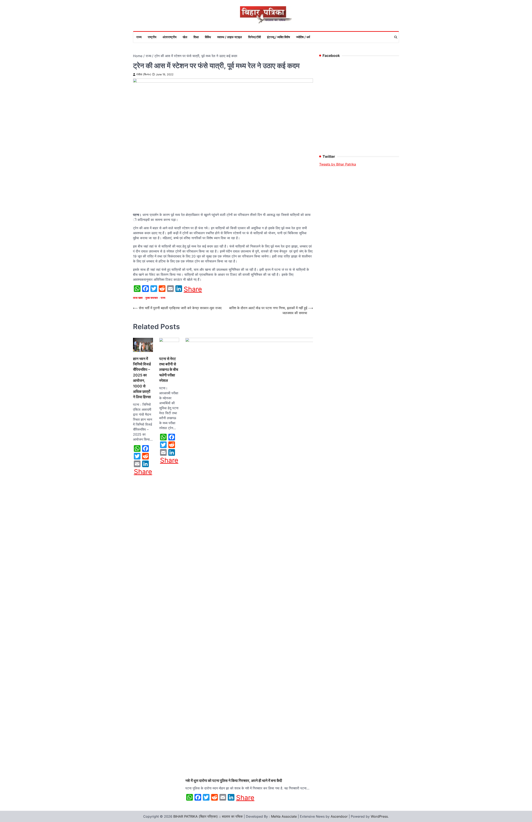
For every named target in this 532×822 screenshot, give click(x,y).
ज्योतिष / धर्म (303, 37)
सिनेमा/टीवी (254, 37)
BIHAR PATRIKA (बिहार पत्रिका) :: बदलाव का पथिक (208, 816)
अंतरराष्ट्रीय (169, 37)
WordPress (379, 816)
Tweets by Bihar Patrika (337, 164)
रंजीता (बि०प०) (143, 74)
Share (193, 289)
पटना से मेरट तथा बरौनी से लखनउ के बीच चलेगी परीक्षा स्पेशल (168, 369)
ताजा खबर (138, 297)
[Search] (396, 37)
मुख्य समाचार (151, 297)
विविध (208, 37)
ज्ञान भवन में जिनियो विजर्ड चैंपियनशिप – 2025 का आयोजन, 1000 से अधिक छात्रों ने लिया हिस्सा (142, 377)
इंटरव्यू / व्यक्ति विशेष (278, 37)
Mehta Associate (284, 816)
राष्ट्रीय (152, 37)
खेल (185, 37)
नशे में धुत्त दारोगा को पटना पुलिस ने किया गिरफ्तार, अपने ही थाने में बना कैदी (233, 780)
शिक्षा (196, 37)
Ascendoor (339, 816)
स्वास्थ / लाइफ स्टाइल (229, 37)
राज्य (139, 37)
